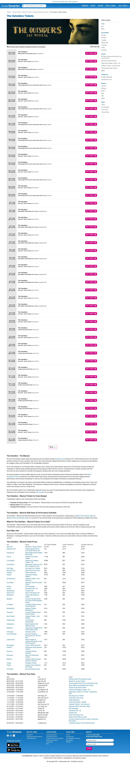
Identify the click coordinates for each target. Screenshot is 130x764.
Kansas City (10, 593)
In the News (49, 742)
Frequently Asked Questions (34, 736)
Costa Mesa (10, 564)
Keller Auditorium (30, 572)
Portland (9, 572)
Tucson (9, 588)
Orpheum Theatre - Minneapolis (31, 609)
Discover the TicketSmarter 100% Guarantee (65, 1)
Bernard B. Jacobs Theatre (33, 547)
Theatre (100, 6)
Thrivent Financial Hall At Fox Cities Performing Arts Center (33, 600)
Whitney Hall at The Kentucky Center (18, 518)
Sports (92, 6)
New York (10, 547)
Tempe (9, 586)
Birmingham (10, 645)
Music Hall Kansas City (32, 593)
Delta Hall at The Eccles (32, 570)
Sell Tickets (123, 6)
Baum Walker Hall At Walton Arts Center (81, 685)
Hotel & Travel (110, 6)
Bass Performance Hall (32, 669)
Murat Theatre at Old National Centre (31, 625)
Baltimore (10, 628)
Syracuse (9, 651)
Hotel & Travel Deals (51, 740)
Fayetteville (10, 553)
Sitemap (68, 742)
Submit (89, 748)
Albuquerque (11, 591)
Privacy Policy (70, 736)
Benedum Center (30, 632)
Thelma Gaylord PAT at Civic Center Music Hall (32, 549)
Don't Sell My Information (73, 738)
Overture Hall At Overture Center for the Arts (33, 660)
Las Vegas (10, 582)
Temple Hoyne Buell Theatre (77, 687)
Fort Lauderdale (11, 634)
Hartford (9, 647)
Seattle (9, 575)
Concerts (85, 6)
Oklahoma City (11, 549)
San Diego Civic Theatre (32, 568)
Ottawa (9, 665)
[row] (53, 53)
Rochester (10, 655)
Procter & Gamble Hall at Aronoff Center (33, 613)
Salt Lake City (11, 570)
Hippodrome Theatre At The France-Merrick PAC (33, 629)
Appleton (9, 599)
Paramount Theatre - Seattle (77, 702)
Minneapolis (10, 608)
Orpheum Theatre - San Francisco (79, 704)
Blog (47, 743)
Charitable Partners (51, 736)
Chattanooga (10, 620)
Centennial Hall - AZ (31, 588)
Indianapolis (10, 624)
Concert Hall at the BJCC (33, 645)
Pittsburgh (10, 632)
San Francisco (11, 578)
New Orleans (11, 616)
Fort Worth (10, 669)
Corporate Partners (51, 735)
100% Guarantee (31, 738)
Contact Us (30, 735)
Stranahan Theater (30, 663)
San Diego (10, 568)
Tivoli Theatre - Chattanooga (30, 621)
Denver (9, 556)
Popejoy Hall (29, 591)
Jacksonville (11, 639)
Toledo (9, 663)
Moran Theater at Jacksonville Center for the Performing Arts (33, 641)
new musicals (40, 492)
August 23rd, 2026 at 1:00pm (85, 516)
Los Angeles (11, 560)
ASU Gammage (30, 586)
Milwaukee (10, 595)
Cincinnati (10, 612)
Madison (9, 659)
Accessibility (69, 740)
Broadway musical (60, 459)
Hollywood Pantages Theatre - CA (31, 561)
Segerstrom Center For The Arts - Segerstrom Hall (33, 565)
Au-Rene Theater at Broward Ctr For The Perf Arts (33, 635)
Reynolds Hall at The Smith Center (79, 706)
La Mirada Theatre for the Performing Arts (33, 605)
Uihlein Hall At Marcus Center (78, 717)
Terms (68, 735)
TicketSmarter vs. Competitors (54, 738)
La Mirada (10, 604)
